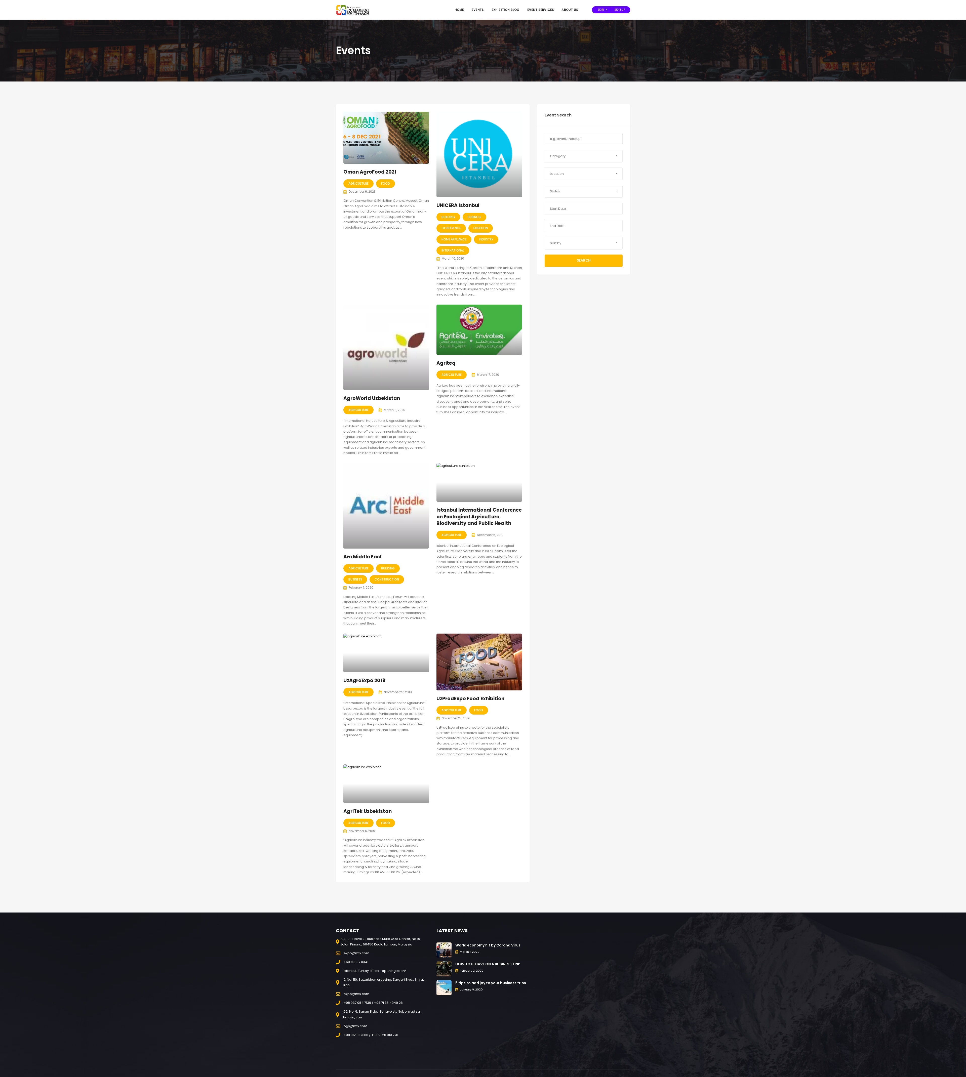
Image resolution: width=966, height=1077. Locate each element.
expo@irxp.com (356, 953)
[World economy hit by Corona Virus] (444, 949)
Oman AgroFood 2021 (369, 172)
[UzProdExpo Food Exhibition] (479, 662)
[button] (584, 156)
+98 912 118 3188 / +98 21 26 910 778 (371, 1034)
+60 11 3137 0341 (356, 962)
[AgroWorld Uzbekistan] (386, 347)
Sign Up (619, 10)
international (452, 250)
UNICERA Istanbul (457, 205)
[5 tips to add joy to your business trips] (444, 987)
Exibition (480, 228)
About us (569, 10)
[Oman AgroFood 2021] (386, 138)
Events (477, 10)
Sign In (602, 10)
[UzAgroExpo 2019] (386, 653)
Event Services (540, 10)
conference (451, 228)
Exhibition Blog (506, 10)
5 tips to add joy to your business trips (490, 982)
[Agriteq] (479, 330)
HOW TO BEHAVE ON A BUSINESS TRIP (487, 964)
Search (584, 260)
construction (387, 579)
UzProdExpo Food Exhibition (470, 698)
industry (486, 239)
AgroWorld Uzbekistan (371, 398)
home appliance (453, 239)
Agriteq (446, 363)
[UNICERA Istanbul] (479, 154)
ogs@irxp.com (355, 1026)
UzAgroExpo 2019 (364, 680)
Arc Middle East (362, 556)
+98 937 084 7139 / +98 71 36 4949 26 (373, 1002)
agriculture (358, 183)
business (474, 217)
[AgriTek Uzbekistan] (386, 783)
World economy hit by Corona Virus (487, 945)
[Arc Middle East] (386, 506)
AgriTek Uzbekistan (367, 811)
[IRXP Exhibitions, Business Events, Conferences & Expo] (355, 9)
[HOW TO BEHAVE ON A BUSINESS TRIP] (444, 968)
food (385, 183)
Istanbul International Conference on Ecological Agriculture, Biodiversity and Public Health (479, 517)
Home (459, 10)
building (448, 217)
